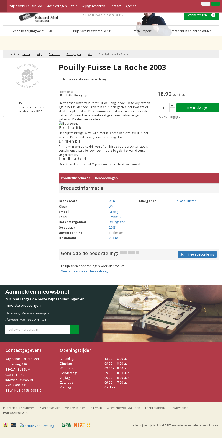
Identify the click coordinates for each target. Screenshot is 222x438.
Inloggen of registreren (19, 408)
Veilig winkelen (75, 408)
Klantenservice (50, 408)
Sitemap (96, 408)
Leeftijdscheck (155, 408)
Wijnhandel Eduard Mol (26, 6)
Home (26, 54)
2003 (112, 227)
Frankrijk (54, 54)
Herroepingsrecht (15, 412)
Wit (90, 54)
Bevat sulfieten (185, 201)
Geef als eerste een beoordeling (84, 271)
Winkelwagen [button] (201, 15)
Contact (115, 6)
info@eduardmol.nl (19, 380)
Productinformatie (76, 178)
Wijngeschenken (93, 6)
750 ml (114, 238)
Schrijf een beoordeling (197, 254)
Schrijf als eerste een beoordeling (83, 79)
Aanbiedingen (57, 6)
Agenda (131, 6)
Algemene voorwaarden (123, 408)
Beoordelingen (106, 178)
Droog (113, 212)
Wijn (74, 6)
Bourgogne (74, 54)
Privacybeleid (179, 408)
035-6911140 (14, 375)
